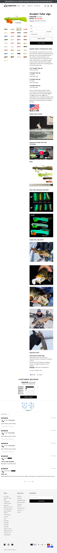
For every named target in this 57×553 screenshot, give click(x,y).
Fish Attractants (8, 509)
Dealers (19, 496)
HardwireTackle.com (12, 549)
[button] (33, 16)
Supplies (6, 520)
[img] (4, 418)
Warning (32, 367)
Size (31, 25)
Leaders (6, 516)
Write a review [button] (28, 397)
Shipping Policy (21, 500)
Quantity (49, 31)
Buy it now (41, 43)
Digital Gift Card (8, 530)
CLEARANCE (7, 534)
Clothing (6, 524)
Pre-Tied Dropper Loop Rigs (7, 498)
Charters (19, 498)
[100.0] (24, 405)
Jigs (5, 518)
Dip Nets (6, 526)
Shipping (32, 20)
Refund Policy (21, 502)
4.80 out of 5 (32, 382)
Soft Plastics (7, 514)
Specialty (6, 522)
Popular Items (7, 528)
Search (19, 512)
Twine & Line (7, 532)
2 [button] (26, 481)
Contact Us (20, 510)
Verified (28, 410)
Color (31, 31)
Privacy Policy (21, 508)
